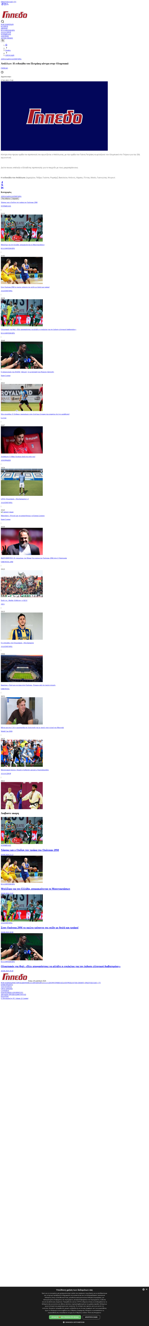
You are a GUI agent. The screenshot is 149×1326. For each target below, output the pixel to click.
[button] (75, 1322)
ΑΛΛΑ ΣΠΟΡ (6, 32)
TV (15, 2)
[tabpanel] (74, 505)
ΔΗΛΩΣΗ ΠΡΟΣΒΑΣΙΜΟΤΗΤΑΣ (13, 994)
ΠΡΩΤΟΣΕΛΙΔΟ (7, 2)
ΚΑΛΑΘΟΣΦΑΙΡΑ (8, 30)
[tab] (6, 198)
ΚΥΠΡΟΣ (4, 26)
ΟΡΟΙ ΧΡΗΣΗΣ (6, 989)
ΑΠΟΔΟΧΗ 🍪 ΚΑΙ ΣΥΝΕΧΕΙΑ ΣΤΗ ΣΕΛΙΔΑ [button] (65, 1317)
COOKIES (5, 991)
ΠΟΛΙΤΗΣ (5, 996)
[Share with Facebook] (2, 182)
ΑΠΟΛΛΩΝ (9, 55)
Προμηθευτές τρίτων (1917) (72, 1302)
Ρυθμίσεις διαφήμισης (78, 1310)
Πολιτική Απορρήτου (94, 1312)
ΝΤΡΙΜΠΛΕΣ (6, 34)
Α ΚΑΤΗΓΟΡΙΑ (15, 59)
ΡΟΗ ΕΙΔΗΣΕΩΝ (7, 24)
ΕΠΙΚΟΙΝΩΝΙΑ (7, 985)
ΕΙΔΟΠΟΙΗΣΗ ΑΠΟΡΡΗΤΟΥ (12, 992)
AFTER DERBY (7, 38)
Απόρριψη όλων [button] (91, 1317)
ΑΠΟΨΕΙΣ (5, 36)
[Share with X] (2, 185)
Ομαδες (8, 50)
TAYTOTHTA (6, 987)
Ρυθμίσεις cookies (81, 1312)
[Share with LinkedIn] (2, 187)
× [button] (146, 1289)
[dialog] (74, 1306)
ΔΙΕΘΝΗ (4, 28)
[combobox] (143, 1289)
